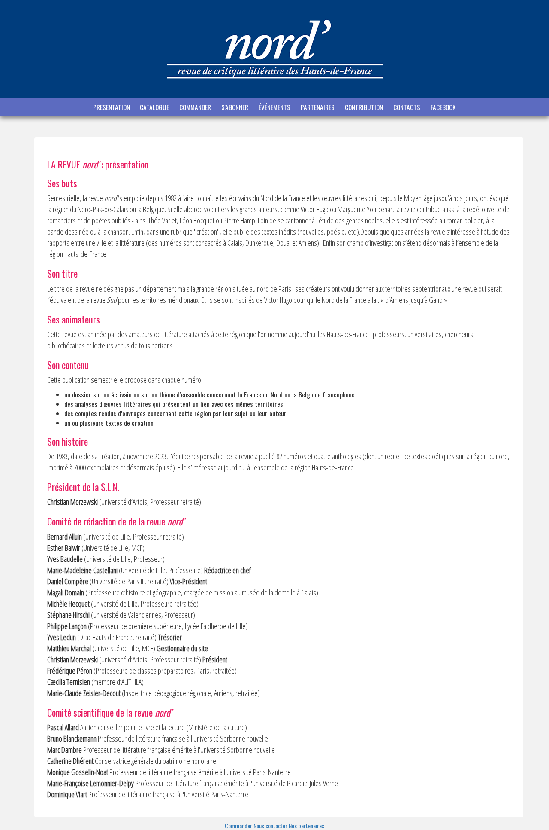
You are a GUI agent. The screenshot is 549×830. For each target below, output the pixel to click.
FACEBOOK (443, 107)
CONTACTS (407, 107)
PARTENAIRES (318, 107)
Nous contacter (271, 825)
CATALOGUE (155, 107)
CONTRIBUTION (365, 107)
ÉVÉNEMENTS (275, 107)
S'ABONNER (235, 107)
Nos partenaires (306, 825)
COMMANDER (196, 107)
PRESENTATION (111, 107)
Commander (239, 825)
